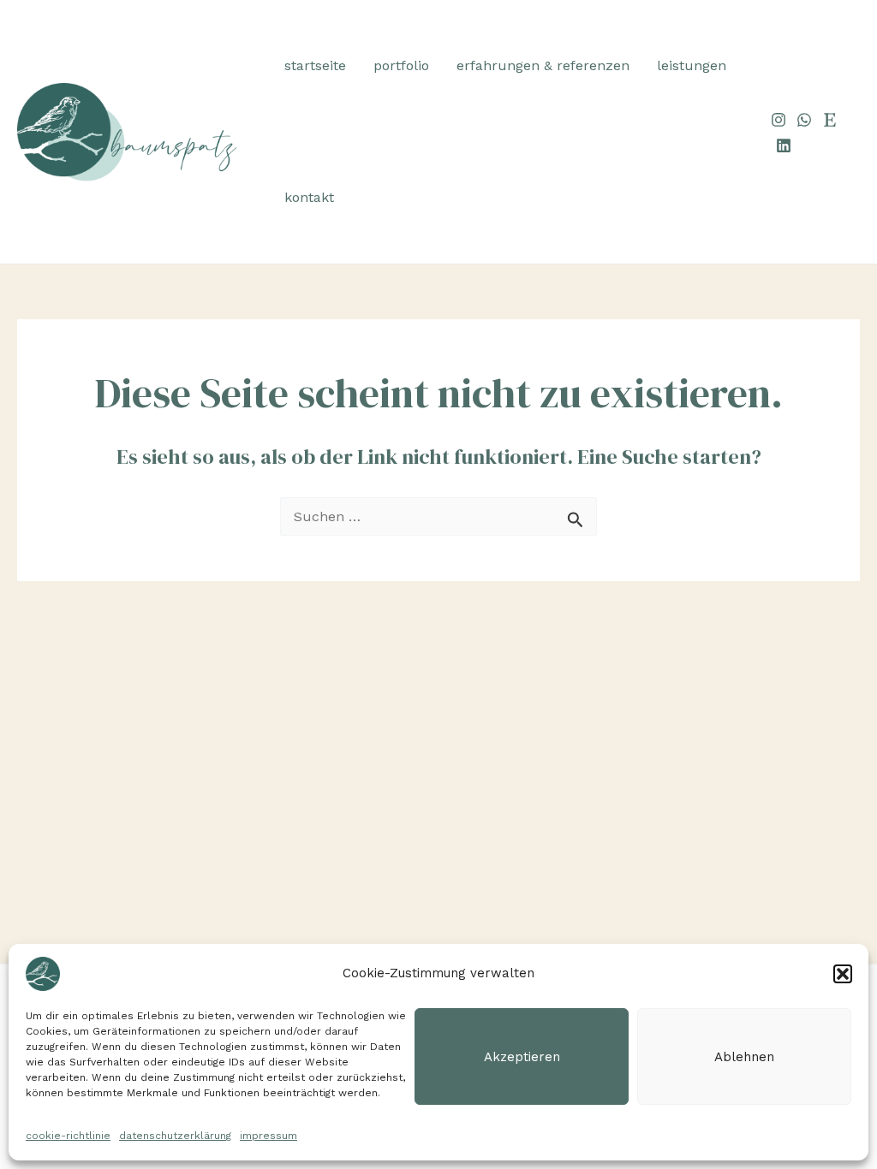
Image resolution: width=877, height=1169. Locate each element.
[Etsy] (830, 120)
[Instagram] (778, 120)
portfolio (401, 65)
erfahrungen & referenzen (542, 65)
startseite (315, 65)
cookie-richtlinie (68, 1136)
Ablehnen (744, 1057)
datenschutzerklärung (175, 1136)
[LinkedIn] (783, 145)
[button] (842, 973)
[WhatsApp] (804, 120)
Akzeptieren (522, 1057)
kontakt (309, 197)
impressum (268, 1136)
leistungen (691, 65)
